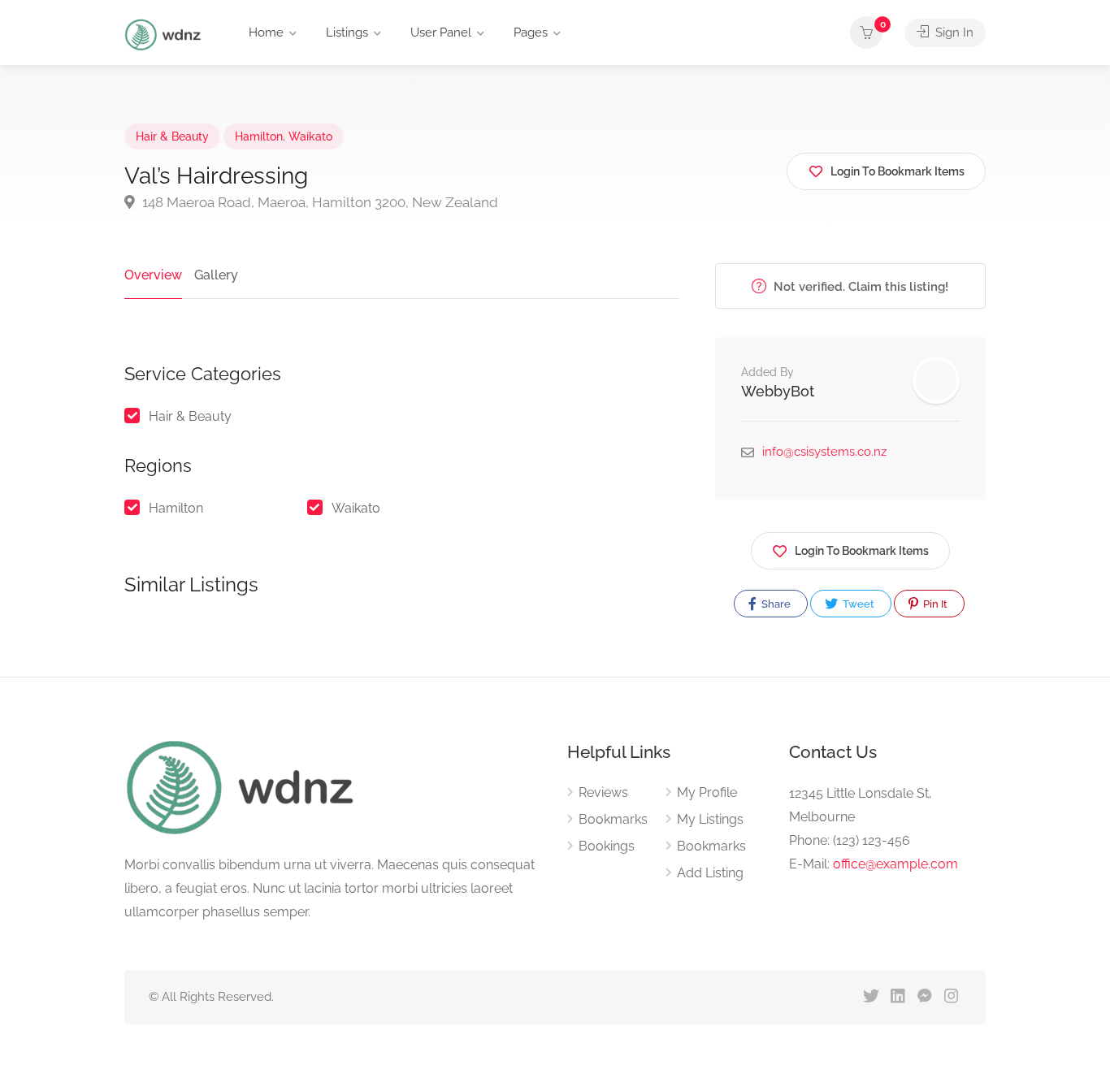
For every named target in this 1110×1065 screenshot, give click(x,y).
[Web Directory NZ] (165, 33)
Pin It (934, 604)
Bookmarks (613, 819)
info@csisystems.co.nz (824, 451)
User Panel (440, 32)
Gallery (216, 275)
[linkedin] (897, 997)
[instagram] (951, 997)
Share (775, 604)
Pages (531, 32)
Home (266, 32)
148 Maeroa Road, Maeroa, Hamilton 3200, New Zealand (318, 202)
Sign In (952, 32)
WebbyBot (777, 391)
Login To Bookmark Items (862, 550)
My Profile (707, 792)
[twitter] (871, 997)
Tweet (857, 604)
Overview (153, 275)
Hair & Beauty (172, 136)
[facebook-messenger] (924, 997)
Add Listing (710, 873)
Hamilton (259, 136)
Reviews (603, 792)
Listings (347, 32)
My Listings (710, 819)
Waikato (310, 136)
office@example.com (895, 864)
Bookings (607, 846)
